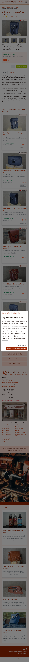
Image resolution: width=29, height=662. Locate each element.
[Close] (27, 313)
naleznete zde (5, 340)
